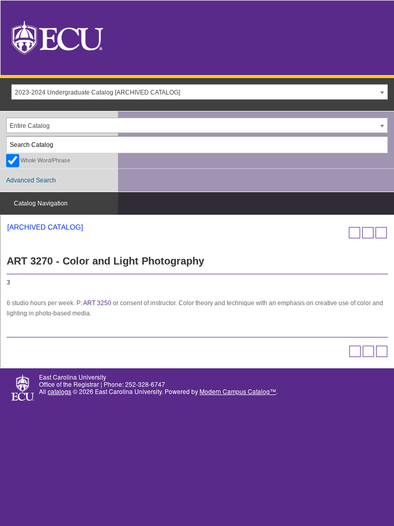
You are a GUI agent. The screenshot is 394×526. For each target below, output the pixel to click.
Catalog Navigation (41, 203)
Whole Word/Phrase (45, 160)
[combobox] (199, 92)
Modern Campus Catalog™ (238, 391)
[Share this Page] (354, 232)
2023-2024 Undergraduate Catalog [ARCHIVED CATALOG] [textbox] (97, 92)
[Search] (380, 144)
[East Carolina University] (57, 37)
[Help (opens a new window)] (381, 232)
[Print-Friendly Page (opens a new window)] (367, 232)
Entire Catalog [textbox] (30, 125)
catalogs (59, 391)
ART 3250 (97, 303)
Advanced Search (31, 180)
